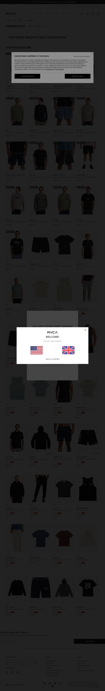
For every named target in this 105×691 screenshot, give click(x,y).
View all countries (53, 359)
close (85, 330)
